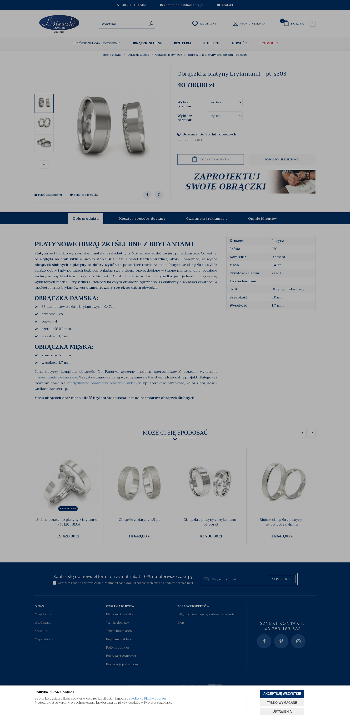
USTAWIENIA (282, 711)
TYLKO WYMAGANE (282, 703)
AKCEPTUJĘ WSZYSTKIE (282, 693)
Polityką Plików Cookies (148, 698)
